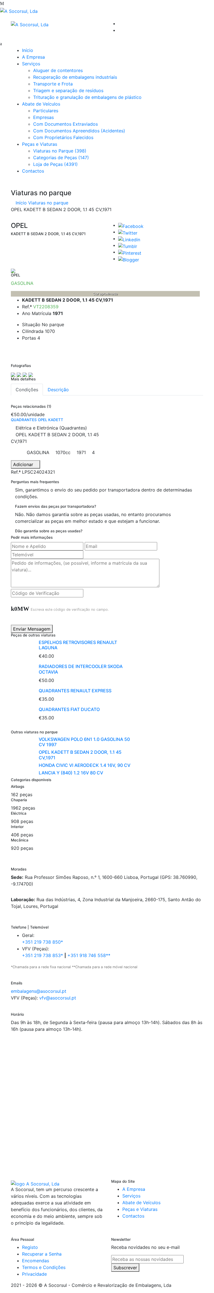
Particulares (45, 110)
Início (27, 50)
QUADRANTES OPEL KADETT (37, 420)
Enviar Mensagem (31, 629)
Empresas (43, 117)
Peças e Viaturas (39, 144)
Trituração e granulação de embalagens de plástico (87, 97)
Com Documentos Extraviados (65, 124)
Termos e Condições (43, 1267)
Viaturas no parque (48, 203)
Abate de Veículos (41, 104)
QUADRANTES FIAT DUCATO (69, 709)
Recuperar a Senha (42, 1254)
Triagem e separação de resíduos (68, 90)
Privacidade (34, 1274)
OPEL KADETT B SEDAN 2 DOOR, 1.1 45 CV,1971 (80, 754)
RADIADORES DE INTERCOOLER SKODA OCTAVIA (81, 669)
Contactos (33, 171)
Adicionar (24, 464)
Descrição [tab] (58, 389)
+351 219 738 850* (42, 942)
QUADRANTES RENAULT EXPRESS (75, 690)
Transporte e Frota (53, 84)
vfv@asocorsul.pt (57, 998)
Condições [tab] (27, 389)
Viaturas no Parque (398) (59, 151)
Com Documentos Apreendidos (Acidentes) (79, 130)
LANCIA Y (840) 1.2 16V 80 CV (71, 773)
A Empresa (33, 57)
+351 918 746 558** (88, 955)
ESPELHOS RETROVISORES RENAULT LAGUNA (78, 645)
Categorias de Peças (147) (61, 157)
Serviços (31, 63)
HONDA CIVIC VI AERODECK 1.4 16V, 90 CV (84, 765)
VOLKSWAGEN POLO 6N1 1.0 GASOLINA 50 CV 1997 (84, 741)
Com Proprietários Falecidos (63, 137)
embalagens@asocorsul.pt (38, 991)
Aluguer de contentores (58, 70)
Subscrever (125, 1267)
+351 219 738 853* (42, 955)
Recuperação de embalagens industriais (75, 77)
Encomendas (35, 1260)
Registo (30, 1247)
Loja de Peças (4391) (55, 164)
